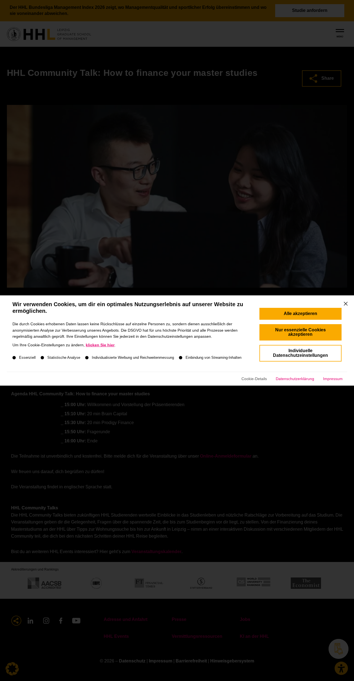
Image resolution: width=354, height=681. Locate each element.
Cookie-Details (254, 378)
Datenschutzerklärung (295, 378)
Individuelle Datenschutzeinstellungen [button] (300, 353)
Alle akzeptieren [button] (300, 313)
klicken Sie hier (100, 345)
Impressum (333, 378)
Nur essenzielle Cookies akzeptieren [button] (300, 332)
